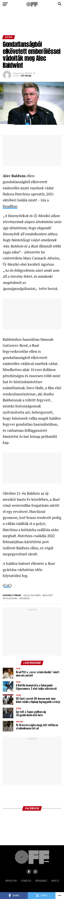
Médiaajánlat (41, 880)
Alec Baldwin (33, 595)
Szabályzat (26, 880)
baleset (48, 595)
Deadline (10, 206)
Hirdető (55, 880)
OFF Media (26, 76)
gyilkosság (11, 598)
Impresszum (11, 880)
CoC (7, 585)
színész (25, 598)
